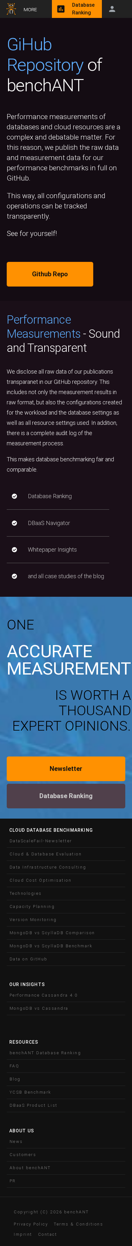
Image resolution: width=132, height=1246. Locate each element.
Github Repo (50, 274)
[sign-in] (112, 9)
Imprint (23, 1234)
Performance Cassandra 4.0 (44, 995)
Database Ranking (66, 796)
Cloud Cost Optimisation (41, 880)
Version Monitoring (33, 919)
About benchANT (30, 1167)
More (30, 9)
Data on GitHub (29, 959)
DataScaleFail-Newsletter (41, 840)
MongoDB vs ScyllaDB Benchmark (51, 945)
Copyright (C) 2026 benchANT (51, 1212)
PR (13, 1180)
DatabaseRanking (83, 9)
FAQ (15, 1066)
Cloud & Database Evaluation (46, 854)
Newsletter (66, 769)
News (16, 1141)
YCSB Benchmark (30, 1092)
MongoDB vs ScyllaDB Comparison (52, 932)
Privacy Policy (31, 1224)
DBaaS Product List (34, 1105)
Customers (23, 1154)
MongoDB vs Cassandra (39, 1008)
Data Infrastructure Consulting (48, 867)
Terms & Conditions (78, 1224)
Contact (47, 1234)
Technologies (26, 893)
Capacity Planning (32, 906)
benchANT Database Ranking (45, 1052)
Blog (15, 1079)
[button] (66, 841)
